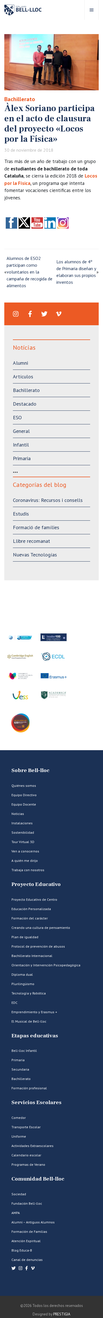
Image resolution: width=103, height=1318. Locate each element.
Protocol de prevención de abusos (38, 946)
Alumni (20, 363)
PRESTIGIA (61, 1314)
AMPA (15, 1213)
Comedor (18, 1117)
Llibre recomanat (31, 541)
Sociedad (18, 1194)
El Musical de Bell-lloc (28, 1021)
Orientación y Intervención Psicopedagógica (45, 965)
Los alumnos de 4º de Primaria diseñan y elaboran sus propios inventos (76, 272)
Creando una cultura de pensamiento (40, 927)
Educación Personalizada (31, 909)
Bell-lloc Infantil (24, 1050)
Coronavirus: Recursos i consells (48, 500)
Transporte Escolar (26, 1127)
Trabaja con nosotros (27, 870)
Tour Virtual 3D (22, 842)
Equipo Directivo (24, 795)
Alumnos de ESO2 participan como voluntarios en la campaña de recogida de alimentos (29, 271)
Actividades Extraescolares (32, 1146)
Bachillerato (19, 99)
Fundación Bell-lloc (26, 1203)
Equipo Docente (23, 804)
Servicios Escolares (36, 1102)
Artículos (23, 376)
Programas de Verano (28, 1164)
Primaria (22, 458)
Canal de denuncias (27, 1259)
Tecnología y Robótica (28, 993)
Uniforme (18, 1136)
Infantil (21, 444)
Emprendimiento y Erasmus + (34, 1012)
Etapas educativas (34, 1036)
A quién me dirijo (24, 860)
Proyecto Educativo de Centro (34, 899)
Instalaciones (22, 823)
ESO (17, 417)
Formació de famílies (36, 527)
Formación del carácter (29, 918)
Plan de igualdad (24, 937)
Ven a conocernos (25, 851)
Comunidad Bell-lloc (37, 1179)
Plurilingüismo (22, 984)
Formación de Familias (29, 1231)
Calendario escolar (26, 1155)
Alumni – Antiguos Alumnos (33, 1222)
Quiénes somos (23, 785)
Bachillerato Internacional (31, 956)
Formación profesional (29, 1088)
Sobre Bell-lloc (30, 770)
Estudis (21, 513)
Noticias (17, 814)
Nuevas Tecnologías (35, 554)
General (21, 431)
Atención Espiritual (26, 1241)
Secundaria (20, 1069)
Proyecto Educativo (36, 884)
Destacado (24, 404)
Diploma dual (22, 974)
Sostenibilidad (22, 832)
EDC (14, 1002)
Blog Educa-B (21, 1250)
